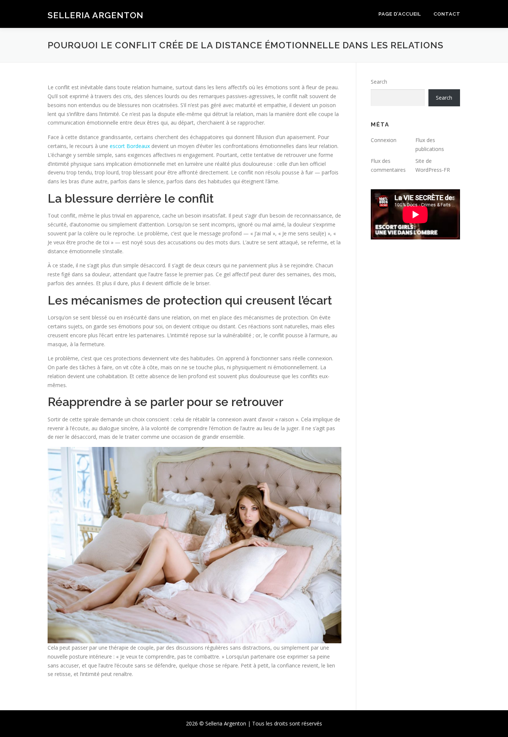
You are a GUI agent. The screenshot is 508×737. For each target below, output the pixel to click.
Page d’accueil (400, 14)
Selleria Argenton (96, 15)
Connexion (383, 140)
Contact (447, 14)
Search (379, 81)
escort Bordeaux (130, 145)
